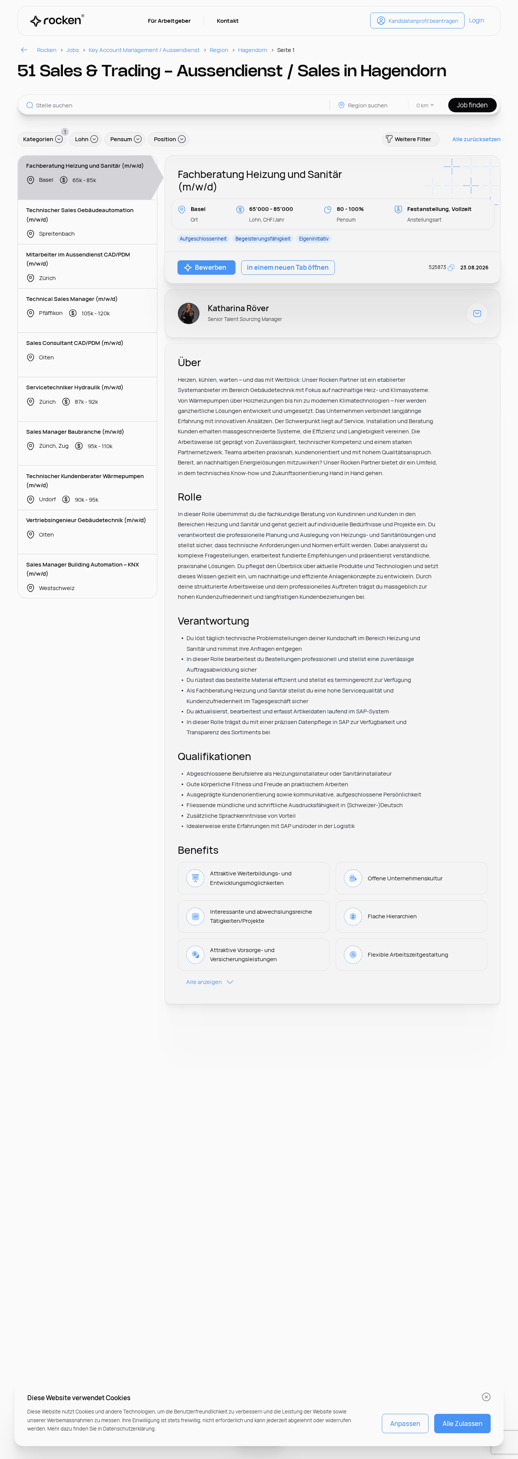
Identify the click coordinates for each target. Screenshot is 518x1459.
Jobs (72, 50)
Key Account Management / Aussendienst (144, 50)
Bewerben (210, 267)
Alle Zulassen (462, 1423)
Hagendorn (252, 50)
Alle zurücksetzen (476, 139)
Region (219, 50)
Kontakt (228, 21)
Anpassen (405, 1423)
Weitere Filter (413, 139)
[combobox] (421, 105)
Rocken (47, 50)
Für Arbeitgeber (169, 21)
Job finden (472, 105)
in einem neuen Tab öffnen (288, 267)
